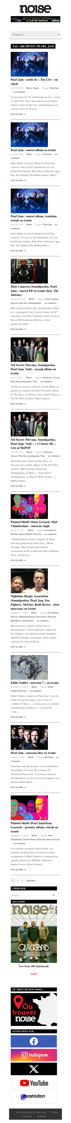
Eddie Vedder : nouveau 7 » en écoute (35, 683)
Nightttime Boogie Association (33, 616)
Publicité (41, 1116)
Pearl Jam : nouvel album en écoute (33, 150)
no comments (19, 91)
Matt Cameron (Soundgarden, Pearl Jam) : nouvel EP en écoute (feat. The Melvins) (34, 290)
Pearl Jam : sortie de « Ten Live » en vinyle (34, 81)
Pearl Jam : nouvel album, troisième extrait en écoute (34, 218)
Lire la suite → (18, 113)
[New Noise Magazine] (35, 11)
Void (35, 381)
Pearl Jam (54, 87)
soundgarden (26, 381)
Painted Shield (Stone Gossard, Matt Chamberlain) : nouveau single (34, 524)
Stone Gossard (53, 839)
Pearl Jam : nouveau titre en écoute (33, 753)
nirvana (56, 377)
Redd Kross (16, 620)
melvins (14, 302)
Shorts (36, 87)
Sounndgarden (34, 302)
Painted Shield (25, 534)
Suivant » (31, 880)
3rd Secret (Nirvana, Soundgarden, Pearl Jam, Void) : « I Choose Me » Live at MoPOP (33, 443)
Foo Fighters (53, 612)
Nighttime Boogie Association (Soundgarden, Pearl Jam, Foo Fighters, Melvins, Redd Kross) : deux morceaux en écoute (35, 602)
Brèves (29, 87)
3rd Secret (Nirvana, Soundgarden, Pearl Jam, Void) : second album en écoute (33, 369)
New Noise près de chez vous (31, 1112)
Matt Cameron (51, 298)
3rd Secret (47, 377)
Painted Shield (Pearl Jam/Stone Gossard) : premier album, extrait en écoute (34, 827)
